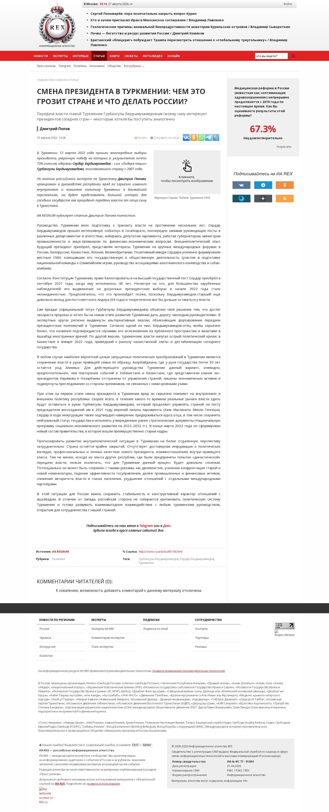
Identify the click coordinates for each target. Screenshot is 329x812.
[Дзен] (263, 198)
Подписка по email (155, 629)
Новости (41, 56)
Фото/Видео (152, 56)
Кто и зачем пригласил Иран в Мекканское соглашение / (157, 20)
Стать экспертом (102, 647)
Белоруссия (48, 647)
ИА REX (60, 784)
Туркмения (146, 563)
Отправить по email (166, 138)
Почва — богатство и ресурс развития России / (147, 33)
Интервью (81, 56)
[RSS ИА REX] (285, 198)
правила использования (103, 784)
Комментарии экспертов (108, 638)
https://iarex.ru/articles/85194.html (160, 551)
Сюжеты (131, 56)
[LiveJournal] (241, 198)
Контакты (201, 629)
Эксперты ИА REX (103, 629)
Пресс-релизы (46, 66)
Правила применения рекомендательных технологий (188, 671)
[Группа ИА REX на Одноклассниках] (285, 185)
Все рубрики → (134, 66)
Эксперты (60, 56)
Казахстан (46, 656)
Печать (142, 138)
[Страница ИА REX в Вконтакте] (241, 185)
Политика (80, 66)
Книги (115, 56)
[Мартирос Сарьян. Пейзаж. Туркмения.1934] (188, 172)
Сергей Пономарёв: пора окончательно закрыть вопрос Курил (144, 13)
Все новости (58, 80)
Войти (288, 4)
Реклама (201, 647)
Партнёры (202, 638)
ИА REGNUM (60, 551)
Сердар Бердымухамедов (197, 559)
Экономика (97, 66)
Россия (44, 629)
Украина (45, 638)
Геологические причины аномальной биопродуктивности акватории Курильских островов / (190, 27)
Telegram (65, 66)
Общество (114, 66)
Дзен (166, 525)
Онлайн (173, 56)
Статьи (99, 56)
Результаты (284, 147)
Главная (42, 80)
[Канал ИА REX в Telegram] (263, 185)
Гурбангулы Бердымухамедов (158, 559)
